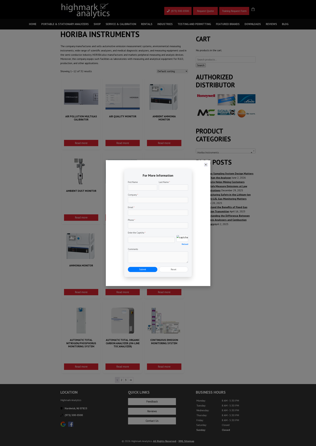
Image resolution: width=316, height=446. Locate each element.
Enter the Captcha (136, 232)
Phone (131, 220)
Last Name (164, 182)
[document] (158, 223)
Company (133, 194)
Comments (133, 249)
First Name (133, 182)
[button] (206, 164)
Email (131, 207)
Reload (185, 244)
